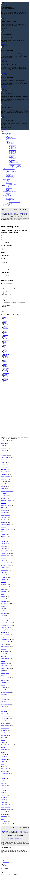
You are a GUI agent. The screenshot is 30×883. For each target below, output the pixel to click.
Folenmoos (3, 740)
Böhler (2, 531)
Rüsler (2, 701)
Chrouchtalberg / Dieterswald (7, 744)
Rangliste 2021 (12, 155)
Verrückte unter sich (13, 167)
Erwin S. (5, 330)
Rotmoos (3, 708)
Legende (8, 172)
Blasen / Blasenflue (5, 692)
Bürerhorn (3, 814)
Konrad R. (5, 379)
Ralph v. (5, 375)
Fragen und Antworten (11, 138)
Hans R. (5, 338)
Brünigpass (3, 637)
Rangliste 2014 (12, 146)
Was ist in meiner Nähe (11, 171)
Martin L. (5, 343)
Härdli (2, 783)
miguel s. (5, 341)
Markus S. (5, 324)
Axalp (2, 737)
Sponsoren (8, 193)
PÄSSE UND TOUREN (9, 169)
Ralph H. (5, 355)
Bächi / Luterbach (4, 768)
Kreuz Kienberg (4, 732)
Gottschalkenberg (4, 651)
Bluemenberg (3, 448)
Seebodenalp (3, 527)
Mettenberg (3, 462)
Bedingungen (9, 142)
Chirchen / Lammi (5, 728)
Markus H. (5, 335)
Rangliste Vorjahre (10, 143)
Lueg (2, 615)
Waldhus (2, 460)
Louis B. (5, 336)
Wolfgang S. (6, 354)
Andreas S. (5, 374)
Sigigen (2, 445)
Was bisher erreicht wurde (14, 165)
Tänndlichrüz (3, 649)
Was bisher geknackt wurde (15, 164)
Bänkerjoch (3, 682)
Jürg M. (5, 347)
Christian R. (6, 362)
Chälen (2, 764)
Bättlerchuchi (3, 776)
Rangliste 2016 (12, 148)
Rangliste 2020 (12, 153)
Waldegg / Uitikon (5, 658)
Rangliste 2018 (12, 151)
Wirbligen (3, 687)
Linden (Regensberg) (5, 778)
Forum (7, 180)
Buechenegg (3, 618)
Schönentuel (3, 493)
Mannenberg (3, 644)
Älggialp (2, 589)
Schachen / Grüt (4, 620)
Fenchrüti (3, 539)
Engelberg (3, 574)
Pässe (7, 170)
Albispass (3, 613)
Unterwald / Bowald (5, 565)
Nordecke (3, 632)
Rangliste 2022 (12, 156)
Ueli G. (5, 318)
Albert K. (5, 327)
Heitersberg (3, 656)
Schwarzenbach (4, 474)
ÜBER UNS (6, 185)
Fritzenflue (3, 534)
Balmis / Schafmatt (5, 677)
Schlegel (2, 819)
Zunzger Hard (4, 804)
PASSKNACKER (7, 133)
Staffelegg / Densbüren (6, 665)
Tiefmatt (2, 689)
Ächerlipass (3, 536)
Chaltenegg (3, 546)
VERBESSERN (7, 195)
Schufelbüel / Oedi (5, 586)
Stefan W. (5, 342)
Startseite (8, 134)
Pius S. (4, 352)
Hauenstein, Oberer (5, 716)
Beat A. (5, 321)
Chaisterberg (3, 816)
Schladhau (3, 610)
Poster (7, 141)
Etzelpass (3, 790)
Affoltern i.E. (3, 582)
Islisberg (2, 594)
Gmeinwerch (3, 498)
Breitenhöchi (3, 735)
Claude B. (5, 322)
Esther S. (5, 381)
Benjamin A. (6, 340)
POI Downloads (9, 175)
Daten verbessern (10, 197)
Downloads (8, 174)
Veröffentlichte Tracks (11, 178)
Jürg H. (5, 319)
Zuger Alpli (3, 572)
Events (7, 181)
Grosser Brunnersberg (5, 809)
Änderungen (9, 183)
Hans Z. (5, 349)
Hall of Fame (9, 161)
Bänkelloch (3, 503)
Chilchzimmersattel (5, 704)
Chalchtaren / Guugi (5, 505)
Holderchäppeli (4, 452)
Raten (2, 670)
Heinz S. (5, 350)
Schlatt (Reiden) (4, 510)
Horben (2, 488)
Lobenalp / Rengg (5, 457)
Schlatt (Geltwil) (4, 495)
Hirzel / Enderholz (5, 634)
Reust (2, 792)
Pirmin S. (5, 331)
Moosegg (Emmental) (5, 639)
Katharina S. (6, 373)
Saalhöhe (3, 685)
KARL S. (5, 323)
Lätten (2, 483)
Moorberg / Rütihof (5, 553)
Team (7, 189)
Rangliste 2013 (12, 145)
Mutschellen (3, 601)
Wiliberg (2, 507)
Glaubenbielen (4, 570)
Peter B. (5, 369)
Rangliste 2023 (12, 157)
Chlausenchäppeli (4, 663)
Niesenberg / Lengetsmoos (6, 529)
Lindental (3, 785)
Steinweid (3, 567)
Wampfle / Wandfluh (5, 524)
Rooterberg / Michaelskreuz (7, 491)
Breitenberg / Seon (5, 555)
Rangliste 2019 (12, 152)
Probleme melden (10, 203)
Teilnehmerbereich (10, 137)
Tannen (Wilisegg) (5, 476)
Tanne (2, 720)
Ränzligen (3, 450)
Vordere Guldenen (5, 756)
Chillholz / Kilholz (5, 697)
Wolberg (2, 802)
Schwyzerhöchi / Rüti (5, 641)
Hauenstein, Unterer (5, 673)
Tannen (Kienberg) (5, 725)
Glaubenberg (3, 519)
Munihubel (3, 541)
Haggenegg (3, 694)
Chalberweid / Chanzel (6, 500)
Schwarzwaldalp (4, 773)
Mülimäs (2, 560)
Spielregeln (8, 190)
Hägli (2, 799)
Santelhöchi (3, 653)
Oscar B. (5, 361)
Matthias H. (6, 356)
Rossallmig (3, 598)
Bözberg (2, 742)
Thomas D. (5, 378)
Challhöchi (3, 680)
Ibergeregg (3, 752)
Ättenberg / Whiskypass (6, 629)
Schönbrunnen (4, 749)
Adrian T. (5, 337)
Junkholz (3, 661)
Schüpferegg (3, 481)
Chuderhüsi (3, 711)
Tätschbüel (3, 512)
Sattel (2, 675)
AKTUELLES (6, 179)
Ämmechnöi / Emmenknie (6, 622)
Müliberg (3, 579)
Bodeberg (3, 486)
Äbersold (3, 747)
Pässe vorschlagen (10, 199)
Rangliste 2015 (12, 147)
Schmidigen (3, 577)
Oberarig (2, 443)
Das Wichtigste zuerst (13, 162)
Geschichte (8, 186)
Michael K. (5, 317)
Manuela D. (6, 332)
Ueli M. (5, 326)
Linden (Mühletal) (5, 543)
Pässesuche (3, 17)
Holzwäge (3, 469)
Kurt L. (5, 333)
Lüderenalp (3, 548)
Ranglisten (8, 139)
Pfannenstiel (3, 759)
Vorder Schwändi (4, 718)
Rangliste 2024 (12, 158)
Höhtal (2, 766)
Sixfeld (2, 780)
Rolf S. (4, 346)
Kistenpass (3, 606)
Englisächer (3, 591)
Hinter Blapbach (4, 603)
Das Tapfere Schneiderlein (15, 166)
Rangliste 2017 (12, 150)
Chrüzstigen (3, 479)
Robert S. (5, 345)
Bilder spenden (9, 198)
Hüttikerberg (3, 723)
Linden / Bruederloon (5, 627)
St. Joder (2, 467)
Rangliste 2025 (12, 160)
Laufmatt (3, 706)
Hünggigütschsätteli (5, 562)
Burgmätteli (3, 730)
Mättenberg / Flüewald (6, 550)
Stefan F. (5, 364)
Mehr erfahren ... (5, 213)
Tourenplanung (9, 176)
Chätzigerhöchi (4, 471)
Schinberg (3, 811)
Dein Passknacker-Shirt (11, 184)
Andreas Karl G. (7, 371)
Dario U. (5, 360)
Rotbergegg (3, 821)
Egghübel (3, 795)
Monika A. (5, 328)
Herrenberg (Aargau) (5, 625)
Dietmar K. (5, 376)
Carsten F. (5, 366)
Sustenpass (3, 771)
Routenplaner (3, 60)
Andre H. (5, 351)
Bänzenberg (3, 584)
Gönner (7, 194)
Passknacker (3, 102)
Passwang (3, 797)
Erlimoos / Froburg (5, 646)
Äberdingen (3, 522)
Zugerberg (3, 558)
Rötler (2, 608)
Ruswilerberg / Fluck (5, 440)
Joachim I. (5, 370)
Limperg (2, 761)
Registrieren (8, 136)
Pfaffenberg (3, 517)
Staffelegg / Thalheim (5, 668)
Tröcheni (2, 754)
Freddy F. (5, 365)
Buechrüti (3, 596)
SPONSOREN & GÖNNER (9, 191)
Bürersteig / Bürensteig (6, 807)
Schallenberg (3, 699)
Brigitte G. (5, 357)
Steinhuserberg (4, 455)
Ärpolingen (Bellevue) (5, 515)
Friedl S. (5, 380)
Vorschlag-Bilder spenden (14, 202)
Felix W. (5, 359)
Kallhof (2, 713)
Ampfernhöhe (4, 788)
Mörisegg (3, 464)
